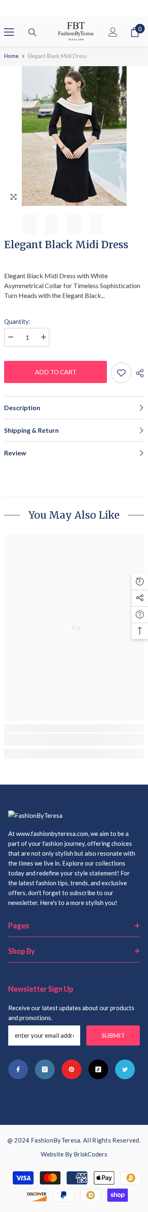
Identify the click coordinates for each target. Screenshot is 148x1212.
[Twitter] (125, 1069)
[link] (74, 740)
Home (11, 56)
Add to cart (55, 372)
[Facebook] (18, 1069)
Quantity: (17, 321)
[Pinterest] (71, 1069)
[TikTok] (98, 1069)
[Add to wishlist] (121, 372)
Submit (113, 1035)
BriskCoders (90, 1154)
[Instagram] (45, 1069)
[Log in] (113, 32)
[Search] (32, 32)
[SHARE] (138, 373)
